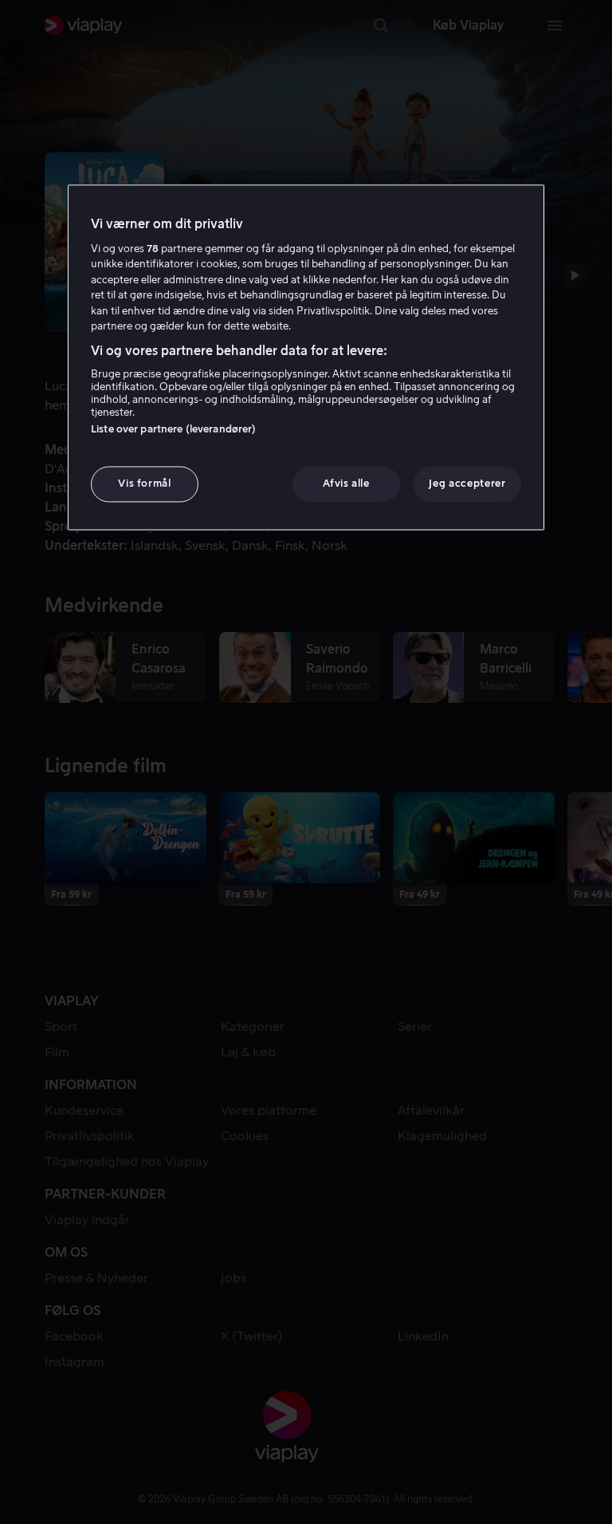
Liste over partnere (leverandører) (173, 429)
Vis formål (144, 484)
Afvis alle (346, 484)
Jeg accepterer (467, 484)
